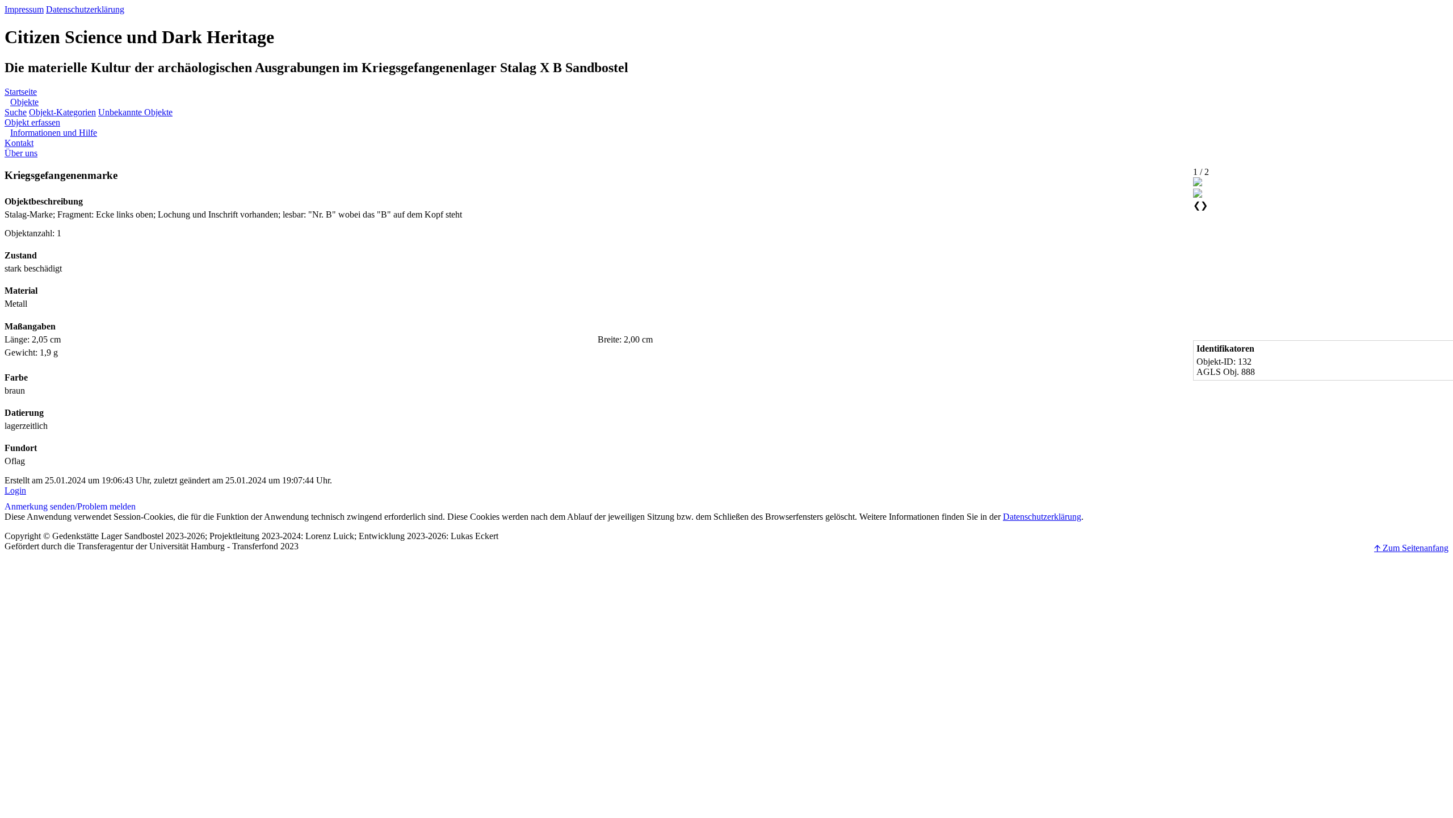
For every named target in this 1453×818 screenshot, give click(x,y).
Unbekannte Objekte (135, 112)
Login (15, 490)
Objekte (24, 102)
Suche (16, 112)
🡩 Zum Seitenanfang (1411, 548)
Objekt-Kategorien (62, 112)
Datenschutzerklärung (85, 9)
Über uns (21, 153)
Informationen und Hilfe (53, 132)
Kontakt (19, 143)
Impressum (24, 9)
